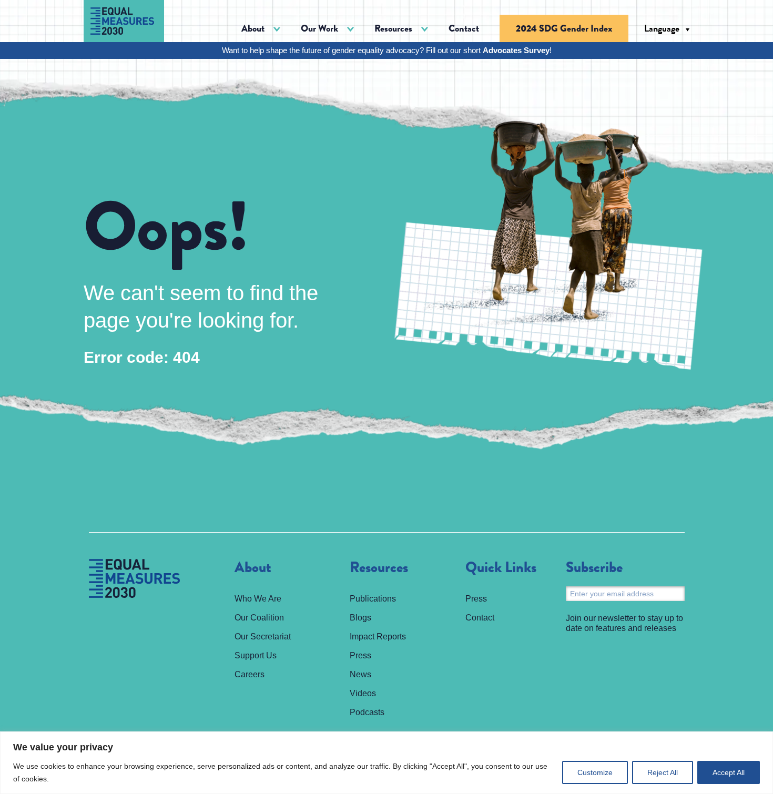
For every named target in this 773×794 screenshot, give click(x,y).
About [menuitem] (253, 568)
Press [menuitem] (360, 655)
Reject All (662, 772)
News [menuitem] (360, 674)
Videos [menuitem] (363, 693)
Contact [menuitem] (464, 28)
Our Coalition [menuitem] (259, 617)
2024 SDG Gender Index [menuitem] (564, 28)
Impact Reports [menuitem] (378, 636)
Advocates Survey (516, 50)
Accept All (729, 772)
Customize (595, 772)
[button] (260, 29)
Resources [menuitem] (379, 568)
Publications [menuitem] (373, 598)
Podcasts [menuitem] (367, 712)
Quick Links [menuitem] (500, 568)
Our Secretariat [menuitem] (263, 636)
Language (661, 28)
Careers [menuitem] (250, 674)
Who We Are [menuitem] (258, 598)
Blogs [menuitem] (360, 617)
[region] (386, 762)
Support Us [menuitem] (256, 655)
